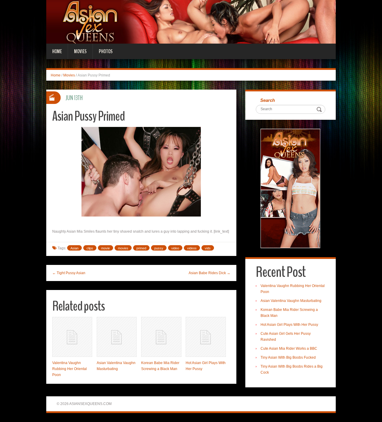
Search (267, 100)
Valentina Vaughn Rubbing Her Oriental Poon (69, 369)
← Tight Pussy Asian (68, 273)
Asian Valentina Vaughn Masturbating (291, 301)
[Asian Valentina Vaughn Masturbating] (117, 337)
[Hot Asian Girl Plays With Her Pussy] (206, 337)
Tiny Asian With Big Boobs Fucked (288, 357)
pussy (158, 248)
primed (141, 248)
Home (57, 51)
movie (105, 248)
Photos (106, 51)
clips (90, 248)
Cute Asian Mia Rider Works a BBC (289, 348)
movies (123, 248)
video (175, 248)
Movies (80, 51)
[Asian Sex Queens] (191, 21)
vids (208, 248)
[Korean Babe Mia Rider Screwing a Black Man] (161, 337)
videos (192, 248)
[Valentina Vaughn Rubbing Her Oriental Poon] (72, 337)
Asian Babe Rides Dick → (209, 273)
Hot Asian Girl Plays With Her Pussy (289, 325)
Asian (74, 248)
